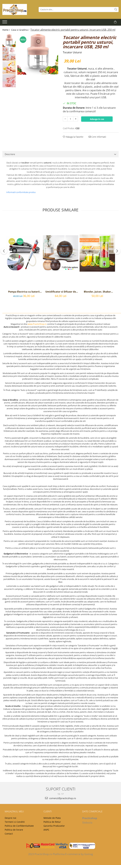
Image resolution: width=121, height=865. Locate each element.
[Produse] (5, 22)
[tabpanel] (37, 54)
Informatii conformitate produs (21, 192)
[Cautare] (116, 9)
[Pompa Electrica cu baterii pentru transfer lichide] (24, 253)
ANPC (46, 829)
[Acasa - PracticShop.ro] (18, 9)
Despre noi (10, 817)
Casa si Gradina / (20, 29)
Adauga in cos (97, 119)
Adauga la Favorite (74, 136)
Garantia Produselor (54, 825)
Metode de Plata (52, 817)
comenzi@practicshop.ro (62, 798)
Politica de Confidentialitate (19, 825)
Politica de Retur (52, 821)
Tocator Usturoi (72, 52)
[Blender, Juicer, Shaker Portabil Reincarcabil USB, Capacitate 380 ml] (97, 253)
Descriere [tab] (10, 154)
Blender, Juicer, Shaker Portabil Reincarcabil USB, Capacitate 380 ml (97, 291)
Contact (9, 833)
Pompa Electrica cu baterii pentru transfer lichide (24, 291)
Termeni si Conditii (15, 821)
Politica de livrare (14, 829)
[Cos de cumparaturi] (115, 22)
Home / (6, 29)
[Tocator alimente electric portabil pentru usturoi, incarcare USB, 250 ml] (37, 54)
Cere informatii (98, 136)
